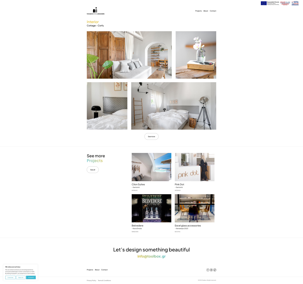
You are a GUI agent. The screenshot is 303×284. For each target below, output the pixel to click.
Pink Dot (179, 184)
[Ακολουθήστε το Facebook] (207, 270)
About (205, 11)
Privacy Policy (91, 280)
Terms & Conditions (104, 280)
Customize (10, 277)
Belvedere (137, 225)
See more (151, 136)
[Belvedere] (151, 208)
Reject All (20, 277)
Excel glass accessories (188, 225)
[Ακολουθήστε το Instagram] (211, 270)
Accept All (31, 277)
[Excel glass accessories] (194, 208)
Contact (213, 11)
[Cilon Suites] (151, 167)
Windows (135, 231)
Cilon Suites (138, 184)
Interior (134, 190)
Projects (198, 11)
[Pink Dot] (194, 167)
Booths (177, 231)
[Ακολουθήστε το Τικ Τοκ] (214, 270)
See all (92, 170)
